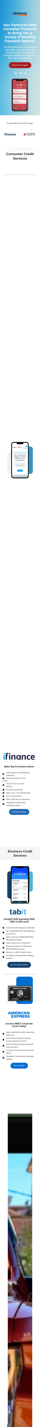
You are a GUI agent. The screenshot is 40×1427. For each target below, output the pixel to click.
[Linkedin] (20, 73)
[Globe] (25, 73)
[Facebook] (16, 73)
